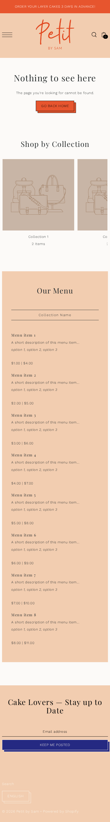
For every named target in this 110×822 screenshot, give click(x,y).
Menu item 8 (24, 614)
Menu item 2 (23, 375)
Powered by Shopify (61, 811)
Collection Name (55, 315)
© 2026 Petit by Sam (20, 811)
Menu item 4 (23, 454)
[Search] (93, 34)
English (15, 796)
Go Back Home (55, 106)
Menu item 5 (23, 494)
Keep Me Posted (55, 745)
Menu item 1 (23, 335)
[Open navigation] (8, 34)
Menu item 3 (23, 415)
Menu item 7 (23, 574)
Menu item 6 (24, 534)
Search (8, 784)
